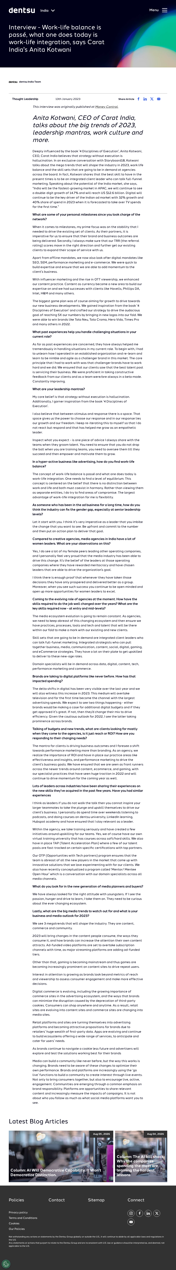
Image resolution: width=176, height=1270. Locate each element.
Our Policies (17, 1229)
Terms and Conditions (23, 1218)
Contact (56, 1200)
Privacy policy (18, 1212)
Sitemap (96, 1200)
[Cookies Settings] (6, 1264)
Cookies (14, 1223)
